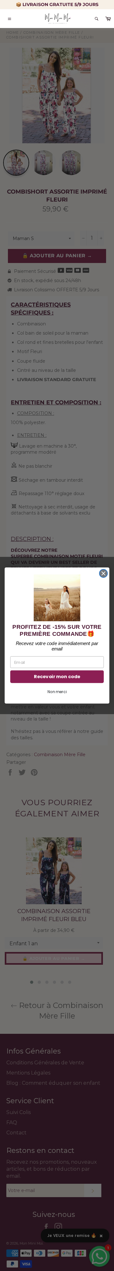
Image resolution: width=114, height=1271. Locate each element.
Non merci (57, 692)
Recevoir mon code (57, 676)
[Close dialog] (103, 573)
